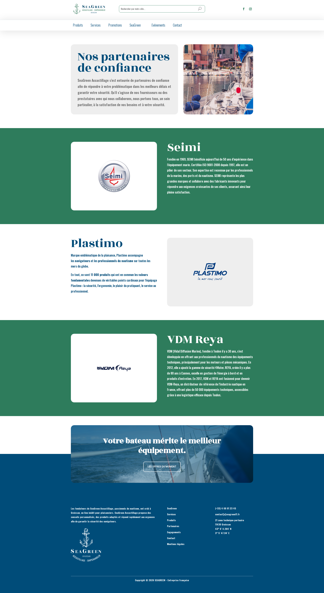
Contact (177, 25)
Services (96, 25)
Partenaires (173, 526)
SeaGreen (135, 25)
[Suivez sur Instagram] (250, 9)
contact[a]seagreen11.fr (227, 514)
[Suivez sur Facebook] (243, 9)
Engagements (174, 532)
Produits (78, 25)
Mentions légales (175, 544)
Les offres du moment (162, 466)
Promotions (115, 25)
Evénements (158, 25)
